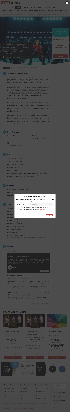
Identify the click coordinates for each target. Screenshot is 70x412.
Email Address (20, 204)
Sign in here (43, 209)
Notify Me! (49, 215)
